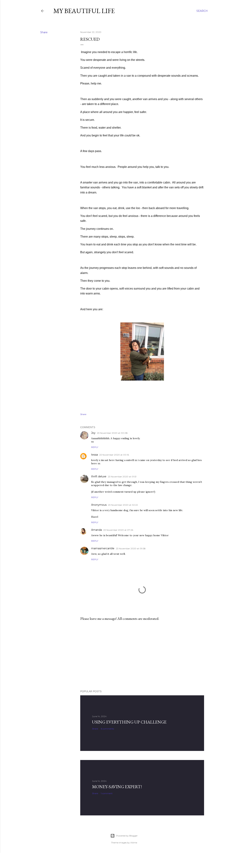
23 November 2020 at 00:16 (114, 454)
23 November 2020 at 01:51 (122, 476)
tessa (94, 454)
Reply (94, 447)
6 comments (107, 728)
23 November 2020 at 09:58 (131, 548)
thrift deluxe (98, 476)
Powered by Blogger (127, 835)
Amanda (96, 529)
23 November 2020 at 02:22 (123, 505)
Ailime (133, 842)
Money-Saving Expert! (117, 786)
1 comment (107, 793)
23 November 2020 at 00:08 (112, 433)
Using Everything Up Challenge (129, 722)
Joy (93, 432)
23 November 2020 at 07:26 (118, 530)
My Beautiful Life (84, 11)
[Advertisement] (142, 655)
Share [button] (44, 32)
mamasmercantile (102, 548)
